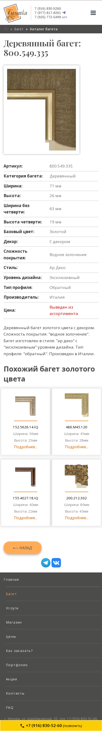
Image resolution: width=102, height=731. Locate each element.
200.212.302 (76, 498)
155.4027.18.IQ (25, 498)
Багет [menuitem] (11, 594)
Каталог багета (44, 29)
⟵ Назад (22, 547)
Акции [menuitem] (11, 679)
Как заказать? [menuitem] (19, 650)
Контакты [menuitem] (15, 693)
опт (51, 17)
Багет (18, 29)
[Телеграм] (46, 562)
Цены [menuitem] (11, 636)
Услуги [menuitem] (12, 608)
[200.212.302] (76, 476)
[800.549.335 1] (41, 109)
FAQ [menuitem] (10, 707)
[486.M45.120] (76, 405)
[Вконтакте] (56, 562)
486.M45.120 (76, 427)
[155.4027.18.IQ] (25, 476)
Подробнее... (25, 446)
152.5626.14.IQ (25, 427)
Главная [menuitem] (11, 579)
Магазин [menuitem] (14, 622)
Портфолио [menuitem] (17, 665)
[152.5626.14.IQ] (25, 405)
